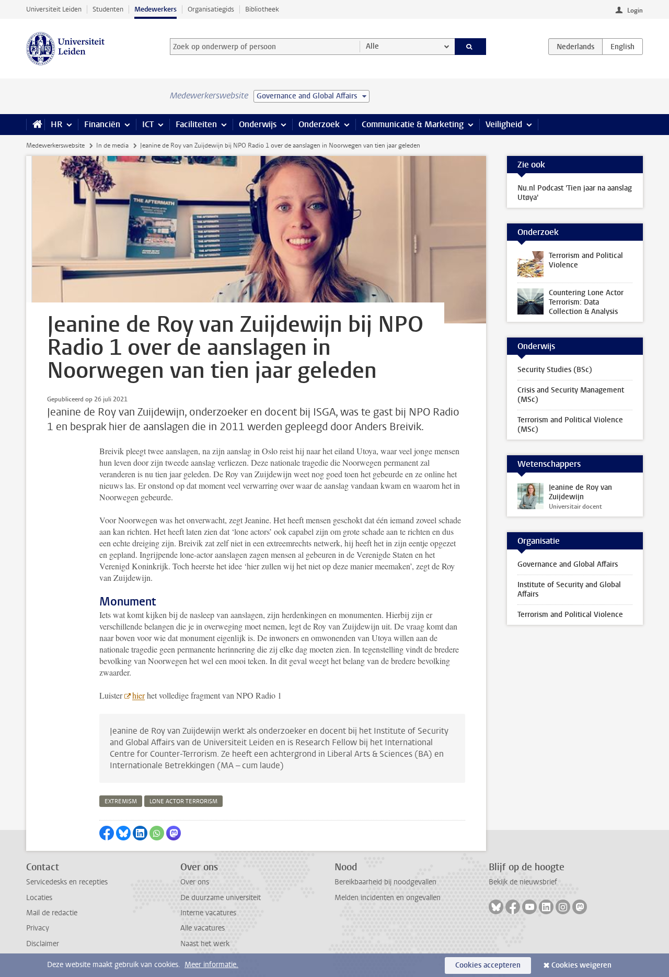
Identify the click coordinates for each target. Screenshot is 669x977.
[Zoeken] (471, 46)
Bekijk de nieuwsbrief (523, 882)
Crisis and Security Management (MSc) (570, 395)
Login (635, 10)
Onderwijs (257, 124)
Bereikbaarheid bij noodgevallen (385, 882)
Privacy (37, 928)
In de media (112, 145)
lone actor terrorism (183, 801)
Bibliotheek (262, 9)
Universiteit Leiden (54, 9)
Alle (372, 46)
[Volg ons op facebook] (512, 907)
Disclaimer (42, 944)
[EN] (622, 46)
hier (138, 695)
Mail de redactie (51, 913)
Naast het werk (204, 944)
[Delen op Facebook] (106, 833)
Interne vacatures (208, 913)
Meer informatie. (211, 965)
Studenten (108, 9)
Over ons (194, 882)
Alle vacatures (202, 928)
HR (56, 124)
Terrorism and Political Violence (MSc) (570, 424)
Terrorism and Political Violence (570, 615)
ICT (148, 124)
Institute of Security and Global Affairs (569, 589)
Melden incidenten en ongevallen (387, 898)
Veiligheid (504, 124)
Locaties (39, 898)
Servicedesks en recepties (67, 882)
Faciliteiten (196, 124)
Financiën (102, 124)
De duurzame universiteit (220, 898)
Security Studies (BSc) (554, 370)
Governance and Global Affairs (567, 564)
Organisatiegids (211, 9)
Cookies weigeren (581, 965)
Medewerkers (155, 9)
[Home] (35, 124)
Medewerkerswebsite (55, 145)
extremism (121, 801)
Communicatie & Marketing (413, 124)
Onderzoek (319, 124)
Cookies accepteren (488, 965)
